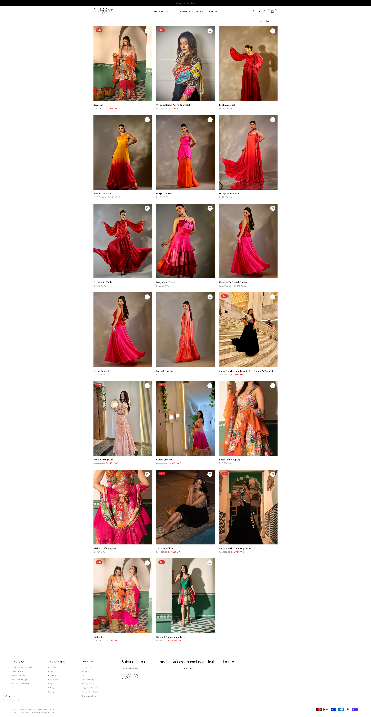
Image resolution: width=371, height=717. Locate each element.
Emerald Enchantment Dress (171, 636)
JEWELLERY (172, 11)
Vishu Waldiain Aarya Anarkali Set (174, 104)
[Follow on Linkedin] (135, 676)
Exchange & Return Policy (92, 696)
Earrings (51, 692)
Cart (83, 675)
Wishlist (85, 671)
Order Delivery (88, 680)
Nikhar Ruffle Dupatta (104, 548)
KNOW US (212, 11)
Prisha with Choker (103, 282)
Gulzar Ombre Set (165, 459)
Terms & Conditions (90, 692)
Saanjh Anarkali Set (229, 193)
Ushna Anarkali (101, 371)
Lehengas (52, 688)
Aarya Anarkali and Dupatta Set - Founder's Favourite (246, 371)
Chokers (51, 671)
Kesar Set (98, 104)
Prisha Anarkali (227, 104)
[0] (266, 11)
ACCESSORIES (186, 11)
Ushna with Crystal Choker (233, 282)
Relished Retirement (20, 684)
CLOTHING (158, 11)
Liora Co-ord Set (164, 371)
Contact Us (86, 667)
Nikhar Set (98, 636)
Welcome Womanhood (22, 667)
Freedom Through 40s (21, 680)
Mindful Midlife (18, 675)
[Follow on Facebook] (124, 676)
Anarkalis (52, 675)
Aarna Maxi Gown (102, 193)
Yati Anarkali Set (164, 548)
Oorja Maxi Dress (165, 193)
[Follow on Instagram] (129, 676)
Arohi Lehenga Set (103, 459)
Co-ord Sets (53, 680)
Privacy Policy (88, 684)
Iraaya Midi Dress (165, 282)
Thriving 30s (17, 671)
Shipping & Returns (90, 688)
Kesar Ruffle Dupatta (229, 459)
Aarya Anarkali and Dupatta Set (235, 548)
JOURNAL (200, 11)
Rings (50, 684)
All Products (53, 667)
